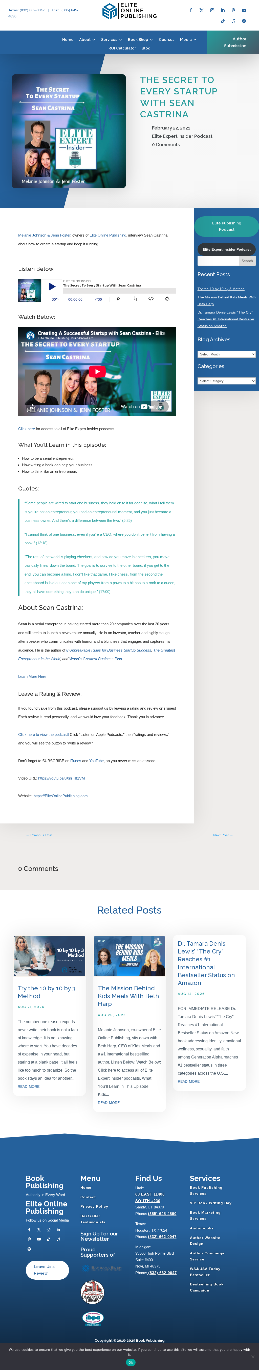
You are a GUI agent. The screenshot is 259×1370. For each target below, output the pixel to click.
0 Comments (166, 144)
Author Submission (235, 42)
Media (186, 39)
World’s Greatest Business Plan (95, 659)
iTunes (75, 761)
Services (109, 39)
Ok (130, 1362)
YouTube (96, 761)
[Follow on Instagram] (212, 10)
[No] (252, 1356)
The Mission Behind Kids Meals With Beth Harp (128, 996)
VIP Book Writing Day (211, 1203)
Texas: (14, 10)
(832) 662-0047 (162, 1236)
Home (68, 39)
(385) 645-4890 (162, 1213)
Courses (167, 39)
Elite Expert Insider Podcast (182, 136)
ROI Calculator (122, 48)
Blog (146, 48)
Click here (26, 429)
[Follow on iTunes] (233, 21)
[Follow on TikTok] (223, 21)
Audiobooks (202, 1228)
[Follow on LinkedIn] (223, 10)
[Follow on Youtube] (244, 10)
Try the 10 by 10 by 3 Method (221, 289)
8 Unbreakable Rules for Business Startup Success (108, 650)
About (85, 39)
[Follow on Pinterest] (233, 10)
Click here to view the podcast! (43, 734)
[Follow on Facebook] (191, 10)
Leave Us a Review (44, 1270)
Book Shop (138, 39)
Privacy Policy (94, 1206)
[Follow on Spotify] (244, 21)
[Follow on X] (202, 10)
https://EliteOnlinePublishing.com (61, 796)
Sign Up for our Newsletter (99, 1236)
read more (28, 1086)
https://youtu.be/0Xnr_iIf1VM (61, 778)
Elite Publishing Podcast (226, 226)
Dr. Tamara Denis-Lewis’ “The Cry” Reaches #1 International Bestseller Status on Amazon (226, 319)
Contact (88, 1197)
